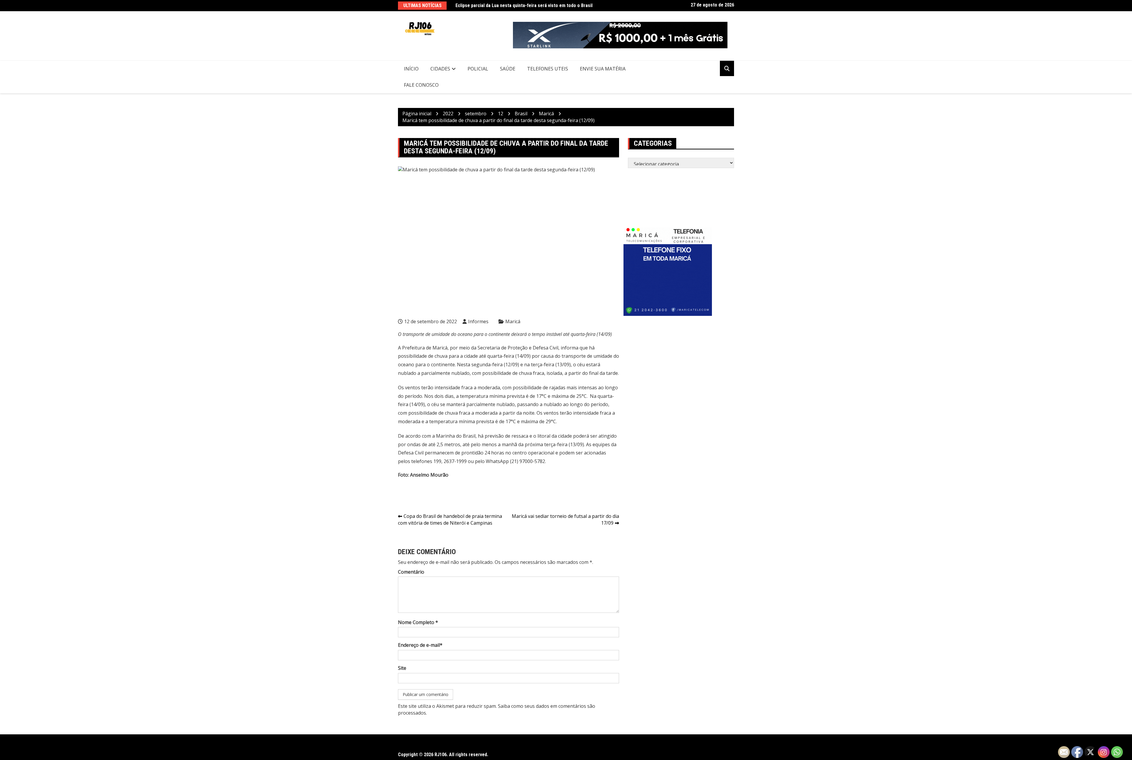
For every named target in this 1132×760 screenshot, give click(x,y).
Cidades (440, 68)
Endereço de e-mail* (420, 645)
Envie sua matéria (603, 68)
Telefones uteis (547, 68)
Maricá (512, 321)
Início (411, 68)
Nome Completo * (418, 622)
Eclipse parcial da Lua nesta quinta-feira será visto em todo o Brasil (524, 5)
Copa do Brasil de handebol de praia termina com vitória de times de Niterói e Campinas (450, 519)
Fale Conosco (421, 85)
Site (402, 668)
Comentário (411, 572)
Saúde (507, 68)
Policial (478, 68)
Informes (478, 321)
